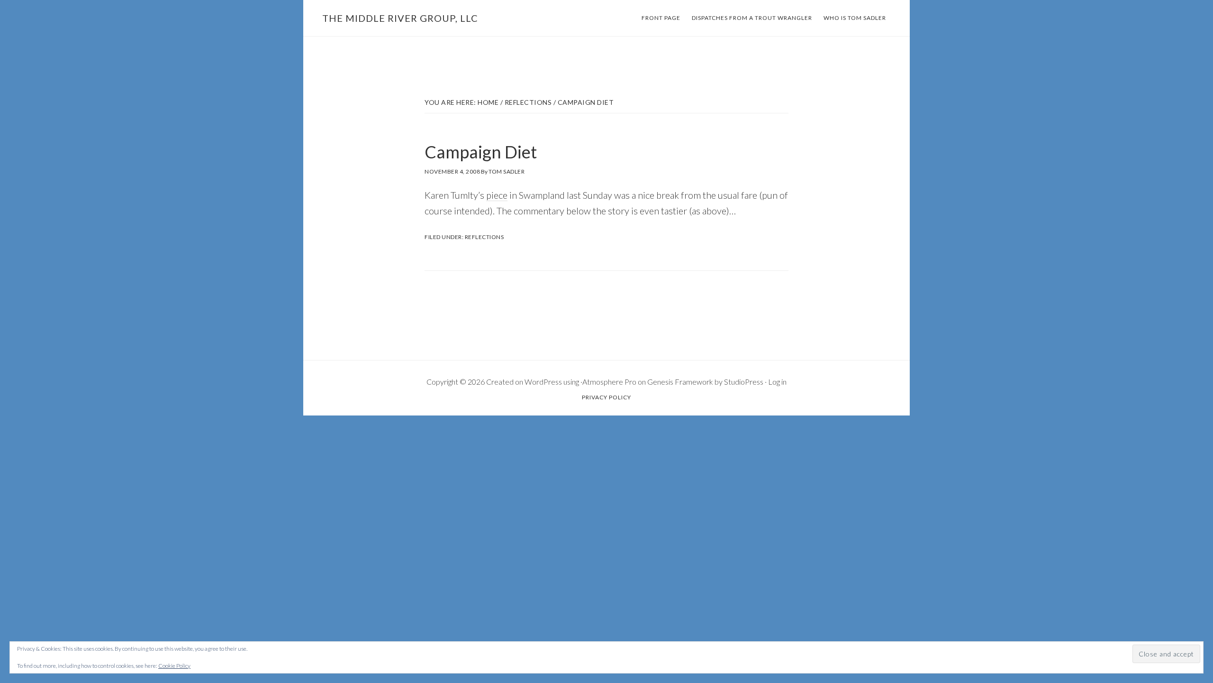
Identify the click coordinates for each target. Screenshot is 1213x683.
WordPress (543, 381)
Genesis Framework (680, 381)
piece (496, 195)
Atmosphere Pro (609, 381)
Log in (777, 381)
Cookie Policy (174, 665)
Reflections (484, 236)
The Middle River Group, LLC (400, 18)
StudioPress (743, 381)
